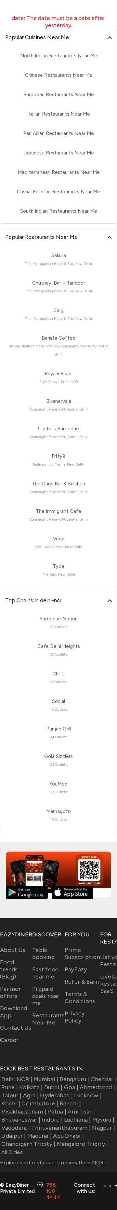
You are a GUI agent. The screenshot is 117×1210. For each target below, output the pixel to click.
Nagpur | (103, 1127)
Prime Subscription (82, 953)
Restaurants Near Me (48, 1019)
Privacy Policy (75, 1017)
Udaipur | (13, 1135)
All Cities (11, 1152)
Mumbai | (45, 1079)
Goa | (71, 1087)
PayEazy (76, 969)
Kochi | (10, 1103)
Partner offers (10, 992)
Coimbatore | (39, 1103)
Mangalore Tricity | (82, 1144)
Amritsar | (81, 1111)
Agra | (31, 1095)
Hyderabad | (56, 1095)
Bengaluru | (74, 1079)
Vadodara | (15, 1127)
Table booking (43, 953)
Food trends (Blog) (9, 969)
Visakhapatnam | (23, 1111)
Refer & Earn (82, 981)
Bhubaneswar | (20, 1119)
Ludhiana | (77, 1119)
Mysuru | (103, 1119)
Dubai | (53, 1087)
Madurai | (39, 1135)
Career (9, 1040)
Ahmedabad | (97, 1087)
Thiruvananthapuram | (61, 1127)
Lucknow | (87, 1095)
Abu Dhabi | (68, 1135)
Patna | (56, 1111)
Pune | (9, 1087)
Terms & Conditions (80, 997)
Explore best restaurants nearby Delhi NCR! (52, 1162)
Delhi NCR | (16, 1079)
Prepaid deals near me (45, 996)
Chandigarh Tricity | (28, 1144)
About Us (12, 950)
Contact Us (16, 1027)
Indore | (52, 1119)
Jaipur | (11, 1095)
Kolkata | (31, 1087)
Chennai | (103, 1079)
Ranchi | (70, 1103)
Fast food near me (45, 973)
